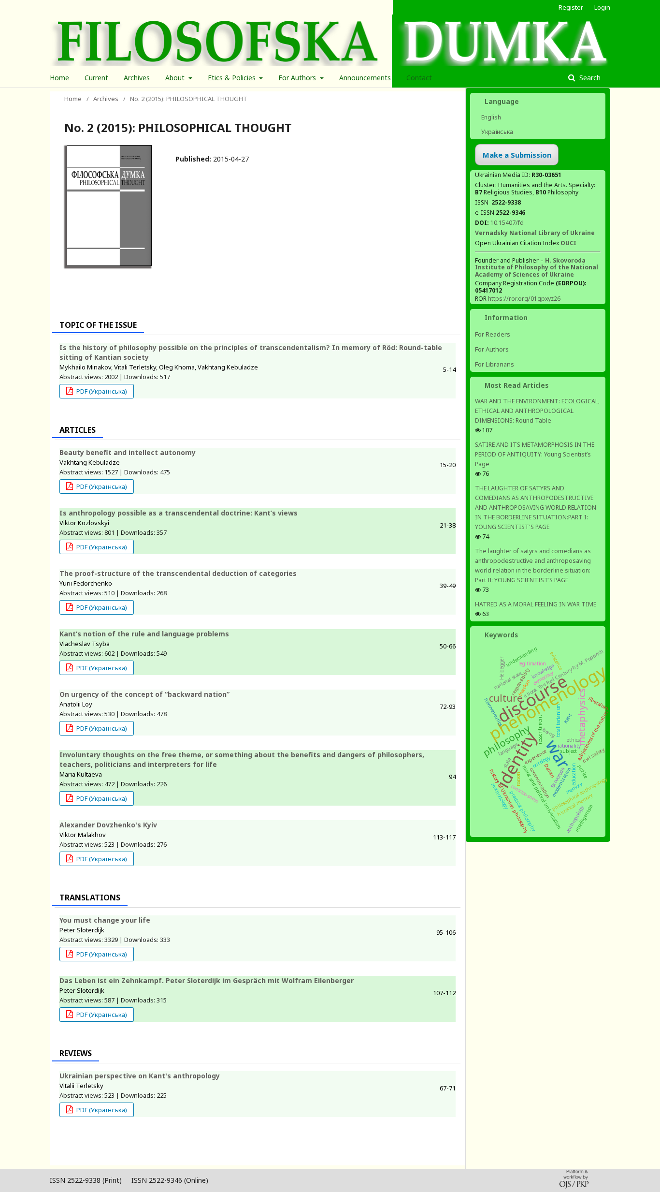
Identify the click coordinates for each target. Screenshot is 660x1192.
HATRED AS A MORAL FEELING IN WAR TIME (535, 604)
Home (59, 77)
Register (571, 7)
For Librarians (494, 364)
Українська (496, 132)
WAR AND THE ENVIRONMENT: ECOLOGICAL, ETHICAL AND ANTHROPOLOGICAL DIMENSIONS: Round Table (537, 411)
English (490, 117)
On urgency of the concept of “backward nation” (144, 694)
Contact (419, 77)
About (176, 77)
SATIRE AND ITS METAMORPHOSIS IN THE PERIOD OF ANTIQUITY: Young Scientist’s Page (534, 454)
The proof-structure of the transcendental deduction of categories (178, 573)
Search (589, 77)
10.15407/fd (507, 223)
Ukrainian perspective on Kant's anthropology (139, 1075)
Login (602, 7)
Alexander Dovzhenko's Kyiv (108, 824)
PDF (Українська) (101, 391)
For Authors (298, 77)
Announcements (365, 77)
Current (96, 77)
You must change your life (104, 920)
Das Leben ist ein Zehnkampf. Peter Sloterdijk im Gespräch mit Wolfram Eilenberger (206, 980)
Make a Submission (517, 155)
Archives (137, 77)
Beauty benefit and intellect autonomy (127, 452)
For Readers (492, 334)
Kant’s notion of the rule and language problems (144, 633)
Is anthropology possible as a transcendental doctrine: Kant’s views (178, 512)
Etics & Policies (233, 77)
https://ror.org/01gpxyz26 (524, 298)
